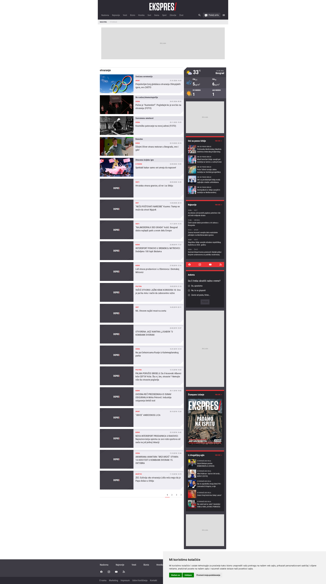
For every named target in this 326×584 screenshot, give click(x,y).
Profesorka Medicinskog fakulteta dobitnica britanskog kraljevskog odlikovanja (205, 149)
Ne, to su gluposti (198, 290)
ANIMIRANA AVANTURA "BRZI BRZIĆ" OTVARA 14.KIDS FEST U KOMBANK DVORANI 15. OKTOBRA (141, 459)
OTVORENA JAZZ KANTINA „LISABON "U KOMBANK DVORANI (141, 334)
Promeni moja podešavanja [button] (208, 575)
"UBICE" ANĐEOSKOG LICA (141, 417)
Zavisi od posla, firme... (200, 295)
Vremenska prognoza (205, 72)
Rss (220, 264)
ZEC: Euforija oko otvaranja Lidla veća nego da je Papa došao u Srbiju (141, 480)
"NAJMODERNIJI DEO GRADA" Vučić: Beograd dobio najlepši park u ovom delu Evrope (141, 229)
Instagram (199, 264)
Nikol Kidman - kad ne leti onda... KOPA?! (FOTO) (205, 474)
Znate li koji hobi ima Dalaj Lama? (205, 494)
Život (181, 15)
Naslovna (105, 15)
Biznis (132, 15)
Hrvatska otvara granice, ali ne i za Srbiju (141, 188)
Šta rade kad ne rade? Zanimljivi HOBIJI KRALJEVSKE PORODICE (205, 504)
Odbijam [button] (188, 575)
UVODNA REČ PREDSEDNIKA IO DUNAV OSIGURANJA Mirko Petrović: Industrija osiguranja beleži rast (141, 396)
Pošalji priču (214, 15)
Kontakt (153, 580)
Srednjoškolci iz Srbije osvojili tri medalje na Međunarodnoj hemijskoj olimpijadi (205, 190)
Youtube (210, 264)
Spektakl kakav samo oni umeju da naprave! (141, 167)
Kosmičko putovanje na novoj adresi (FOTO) (141, 125)
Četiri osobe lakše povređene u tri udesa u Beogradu (205, 223)
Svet (149, 15)
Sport (164, 15)
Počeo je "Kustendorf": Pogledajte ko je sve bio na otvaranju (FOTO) (141, 104)
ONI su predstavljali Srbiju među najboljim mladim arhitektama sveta (205, 180)
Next (181, 495)
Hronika (141, 15)
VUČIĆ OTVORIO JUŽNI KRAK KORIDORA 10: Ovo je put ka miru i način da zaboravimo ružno (141, 292)
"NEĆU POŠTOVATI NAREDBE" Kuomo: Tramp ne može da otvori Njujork (141, 209)
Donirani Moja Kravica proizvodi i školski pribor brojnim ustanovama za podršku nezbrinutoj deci (205, 252)
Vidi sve (217, 141)
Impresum (125, 580)
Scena (156, 15)
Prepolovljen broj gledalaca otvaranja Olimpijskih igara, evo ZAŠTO (141, 83)
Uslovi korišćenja (139, 580)
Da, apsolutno (196, 286)
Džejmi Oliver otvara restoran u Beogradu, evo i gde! (141, 146)
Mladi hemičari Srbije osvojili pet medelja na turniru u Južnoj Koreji (205, 159)
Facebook (189, 264)
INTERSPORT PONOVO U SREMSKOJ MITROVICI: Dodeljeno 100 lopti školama (141, 250)
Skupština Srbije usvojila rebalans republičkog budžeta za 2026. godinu (205, 242)
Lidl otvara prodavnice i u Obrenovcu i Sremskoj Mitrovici (141, 271)
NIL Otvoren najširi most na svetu (141, 313)
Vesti (125, 15)
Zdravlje (173, 15)
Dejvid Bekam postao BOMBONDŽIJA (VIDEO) (205, 463)
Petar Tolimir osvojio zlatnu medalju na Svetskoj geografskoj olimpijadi (205, 169)
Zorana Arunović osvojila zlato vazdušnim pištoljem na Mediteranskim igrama (205, 232)
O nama (102, 580)
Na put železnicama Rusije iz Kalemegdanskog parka (141, 355)
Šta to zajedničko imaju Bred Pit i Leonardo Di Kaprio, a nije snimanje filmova (205, 484)
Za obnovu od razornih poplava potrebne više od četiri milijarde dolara (205, 213)
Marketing (113, 580)
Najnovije (116, 15)
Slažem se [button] (175, 575)
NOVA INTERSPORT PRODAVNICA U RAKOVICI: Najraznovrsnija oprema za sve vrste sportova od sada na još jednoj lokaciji (141, 438)
